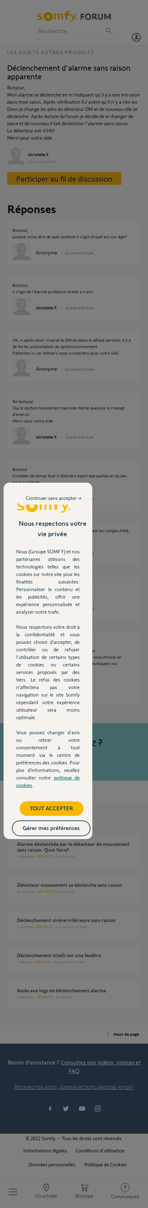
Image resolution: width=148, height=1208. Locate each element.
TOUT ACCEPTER (51, 808)
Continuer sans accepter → (54, 498)
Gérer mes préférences (51, 827)
